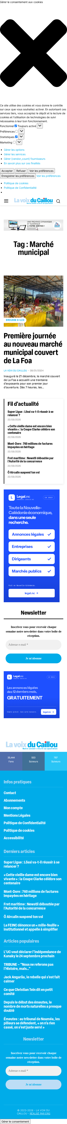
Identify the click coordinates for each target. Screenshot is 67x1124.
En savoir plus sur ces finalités (22, 163)
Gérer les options (14, 149)
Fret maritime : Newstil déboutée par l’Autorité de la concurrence (31, 460)
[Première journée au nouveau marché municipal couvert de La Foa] (33, 301)
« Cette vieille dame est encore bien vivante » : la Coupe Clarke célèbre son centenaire (31, 430)
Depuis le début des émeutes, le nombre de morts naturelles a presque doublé (32, 1007)
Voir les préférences (41, 170)
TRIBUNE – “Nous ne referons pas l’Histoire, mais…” (28, 967)
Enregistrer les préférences (17, 175)
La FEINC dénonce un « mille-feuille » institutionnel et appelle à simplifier (31, 928)
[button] (33, 53)
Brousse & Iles (15, 320)
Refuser (21, 170)
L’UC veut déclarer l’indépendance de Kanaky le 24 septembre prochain (32, 954)
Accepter (7, 170)
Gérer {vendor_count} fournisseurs (24, 158)
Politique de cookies (16, 183)
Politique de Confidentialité (20, 187)
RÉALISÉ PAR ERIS (40, 1113)
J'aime (11, 753)
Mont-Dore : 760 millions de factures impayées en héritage (30, 445)
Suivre (33, 753)
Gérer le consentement (15, 1121)
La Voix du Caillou (15, 370)
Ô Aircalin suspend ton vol (24, 472)
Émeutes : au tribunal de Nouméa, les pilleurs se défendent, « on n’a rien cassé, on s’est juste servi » (32, 1023)
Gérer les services (14, 154)
